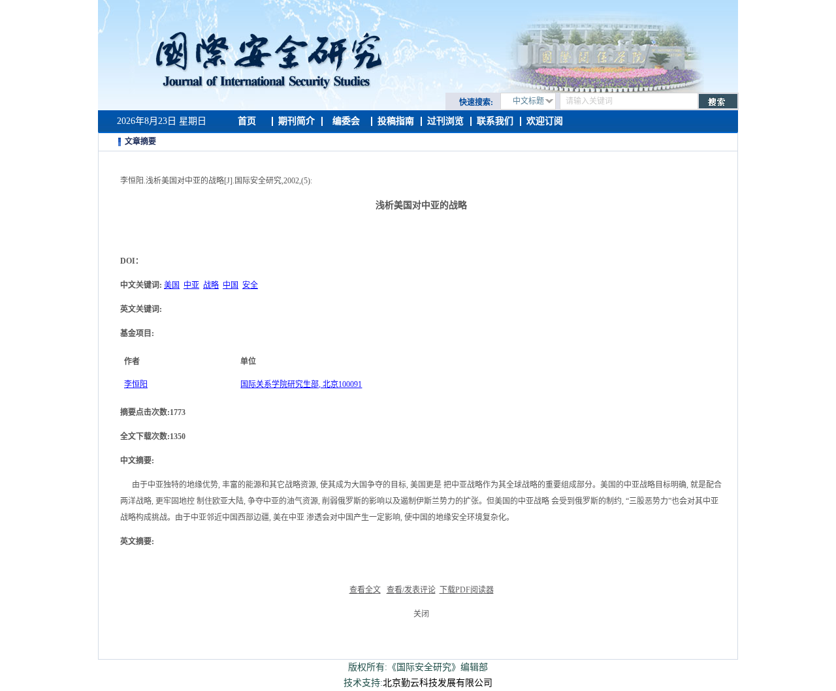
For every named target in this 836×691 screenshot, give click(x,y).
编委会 (346, 121)
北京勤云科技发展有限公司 (437, 683)
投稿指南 (396, 121)
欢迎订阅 (544, 121)
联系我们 (495, 121)
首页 (247, 121)
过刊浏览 (445, 121)
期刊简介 (296, 121)
